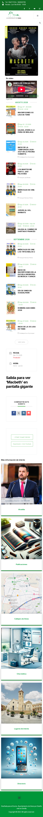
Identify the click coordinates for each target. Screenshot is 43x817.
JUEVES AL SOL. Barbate (24, 211)
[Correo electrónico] (28, 413)
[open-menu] (37, 16)
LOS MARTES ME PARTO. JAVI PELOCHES (25, 171)
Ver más (21, 342)
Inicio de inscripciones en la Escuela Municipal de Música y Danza (27, 273)
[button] (19, 797)
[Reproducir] (10, 96)
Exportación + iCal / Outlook (22, 444)
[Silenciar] (32, 96)
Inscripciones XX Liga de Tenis (26, 113)
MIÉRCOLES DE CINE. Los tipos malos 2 (26, 250)
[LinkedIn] (24, 413)
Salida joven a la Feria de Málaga (26, 131)
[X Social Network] (19, 413)
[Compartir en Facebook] (14, 413)
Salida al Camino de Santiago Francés (27, 230)
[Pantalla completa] (35, 96)
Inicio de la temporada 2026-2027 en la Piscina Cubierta (26, 150)
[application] (21, 89)
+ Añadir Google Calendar (22, 437)
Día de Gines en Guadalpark (25, 292)
